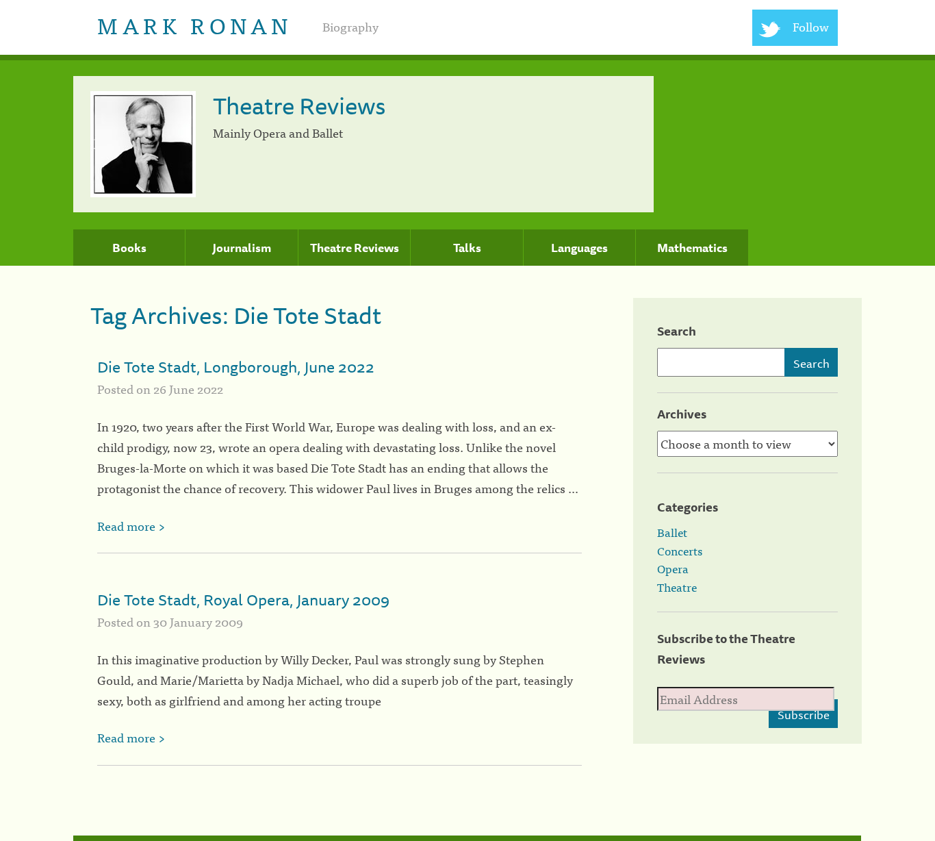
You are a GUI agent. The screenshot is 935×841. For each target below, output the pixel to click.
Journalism (241, 248)
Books (129, 248)
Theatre (677, 587)
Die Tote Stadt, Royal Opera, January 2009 (243, 599)
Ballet (672, 532)
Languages (579, 248)
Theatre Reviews (354, 248)
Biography (350, 26)
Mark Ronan (194, 24)
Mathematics (692, 248)
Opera (673, 568)
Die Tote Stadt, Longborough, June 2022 (235, 366)
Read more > (131, 526)
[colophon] (467, 838)
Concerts (679, 551)
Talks (467, 248)
